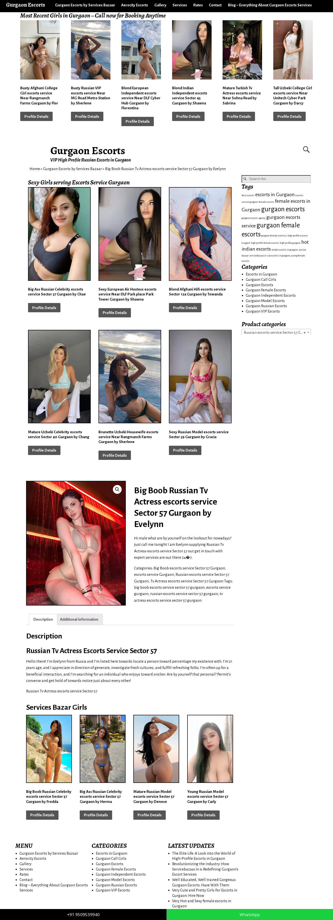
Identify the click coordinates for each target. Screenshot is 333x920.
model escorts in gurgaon (285, 249)
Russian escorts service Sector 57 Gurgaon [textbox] (277, 332)
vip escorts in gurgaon (278, 255)
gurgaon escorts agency (254, 218)
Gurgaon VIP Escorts (263, 311)
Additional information (79, 619)
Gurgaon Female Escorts (266, 290)
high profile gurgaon (290, 243)
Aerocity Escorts (134, 5)
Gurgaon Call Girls (261, 279)
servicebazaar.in (257, 255)
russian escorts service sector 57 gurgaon (184, 594)
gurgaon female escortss (274, 235)
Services (180, 5)
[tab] (43, 619)
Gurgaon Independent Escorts (271, 295)
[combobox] (276, 332)
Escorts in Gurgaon (261, 274)
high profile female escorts (265, 243)
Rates (198, 5)
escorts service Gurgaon (154, 574)
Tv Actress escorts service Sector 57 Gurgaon (186, 581)
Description (43, 619)
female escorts (266, 202)
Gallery (160, 5)
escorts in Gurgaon (275, 194)
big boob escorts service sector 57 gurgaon (169, 587)
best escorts (248, 195)
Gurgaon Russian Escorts (266, 306)
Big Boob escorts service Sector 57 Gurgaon (189, 568)
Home (34, 169)
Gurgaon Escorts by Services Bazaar (85, 5)
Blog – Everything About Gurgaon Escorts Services (270, 5)
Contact (215, 5)
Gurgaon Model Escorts (265, 301)
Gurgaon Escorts (87, 150)
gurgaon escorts (283, 209)
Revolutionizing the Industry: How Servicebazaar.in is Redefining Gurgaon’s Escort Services (205, 869)
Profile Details (36, 116)
